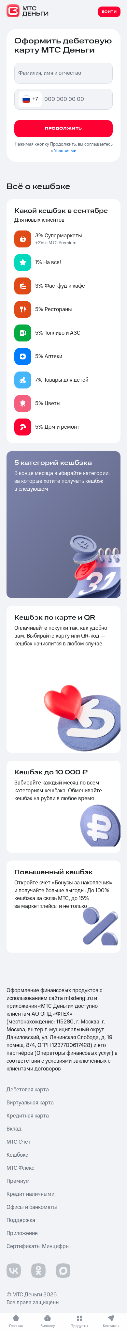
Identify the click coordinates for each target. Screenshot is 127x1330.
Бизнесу (47, 1326)
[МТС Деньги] (28, 10)
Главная (16, 1326)
